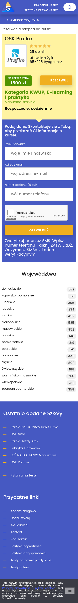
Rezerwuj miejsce (59, 82)
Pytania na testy (24, 475)
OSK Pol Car (20, 462)
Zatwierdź (39, 230)
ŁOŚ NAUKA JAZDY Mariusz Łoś (34, 455)
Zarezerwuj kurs (24, 19)
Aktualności (19, 525)
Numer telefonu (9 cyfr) (22, 185)
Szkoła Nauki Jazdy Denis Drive (34, 427)
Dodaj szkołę (20, 518)
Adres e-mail (14, 164)
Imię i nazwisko (15, 144)
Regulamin (19, 539)
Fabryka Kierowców (25, 448)
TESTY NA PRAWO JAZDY (41, 10)
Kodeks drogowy (23, 511)
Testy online (20, 567)
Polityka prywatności (26, 546)
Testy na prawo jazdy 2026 (31, 560)
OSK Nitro (18, 434)
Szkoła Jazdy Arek (24, 441)
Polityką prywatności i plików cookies (28, 588)
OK (70, 591)
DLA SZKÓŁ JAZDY (46, 5)
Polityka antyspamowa (28, 553)
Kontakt (16, 532)
